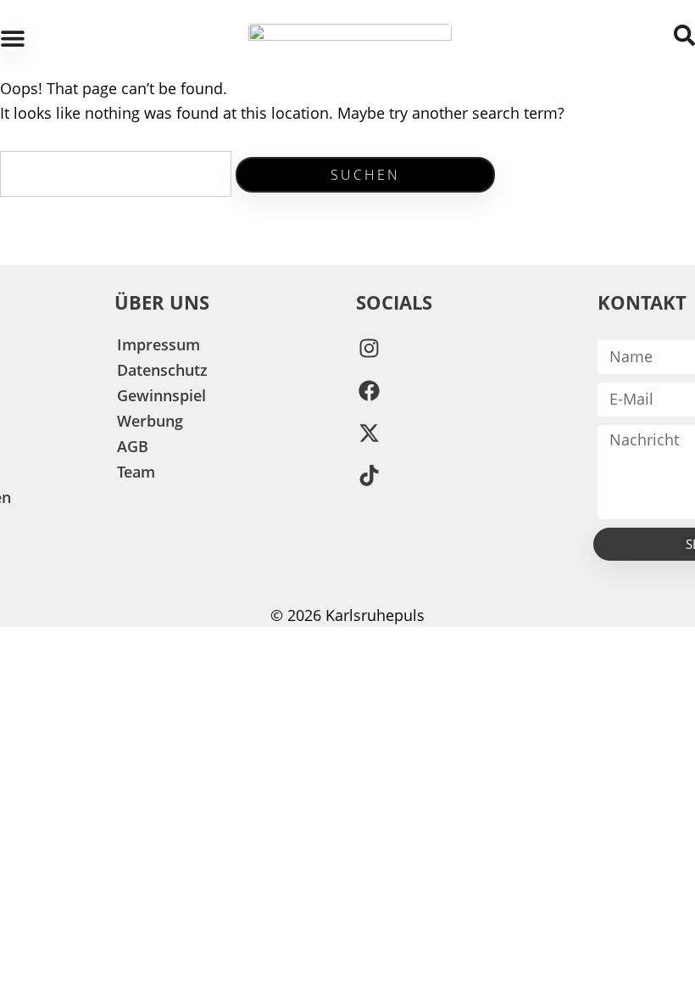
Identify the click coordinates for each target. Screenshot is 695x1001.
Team (136, 471)
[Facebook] (369, 391)
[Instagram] (369, 348)
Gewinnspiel (161, 395)
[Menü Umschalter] (12, 38)
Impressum (158, 344)
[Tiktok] (369, 476)
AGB (132, 446)
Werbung (150, 421)
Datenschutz (162, 370)
